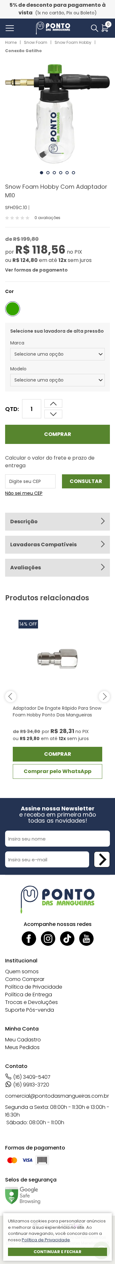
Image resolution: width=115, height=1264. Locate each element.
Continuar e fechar (57, 1252)
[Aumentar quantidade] (53, 414)
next (104, 696)
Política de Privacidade (33, 987)
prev (10, 696)
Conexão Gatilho (23, 50)
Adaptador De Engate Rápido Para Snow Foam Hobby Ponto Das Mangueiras (57, 711)
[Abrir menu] (11, 28)
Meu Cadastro (23, 1039)
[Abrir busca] (94, 28)
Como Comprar (24, 979)
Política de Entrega (28, 994)
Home (11, 42)
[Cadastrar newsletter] (102, 859)
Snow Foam (35, 42)
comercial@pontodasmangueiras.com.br (57, 1096)
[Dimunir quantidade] (53, 403)
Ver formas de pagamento (36, 270)
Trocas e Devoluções (31, 1002)
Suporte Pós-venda (29, 1010)
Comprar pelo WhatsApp (57, 771)
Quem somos (22, 971)
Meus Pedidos (22, 1047)
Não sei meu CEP (23, 493)
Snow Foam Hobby (73, 42)
